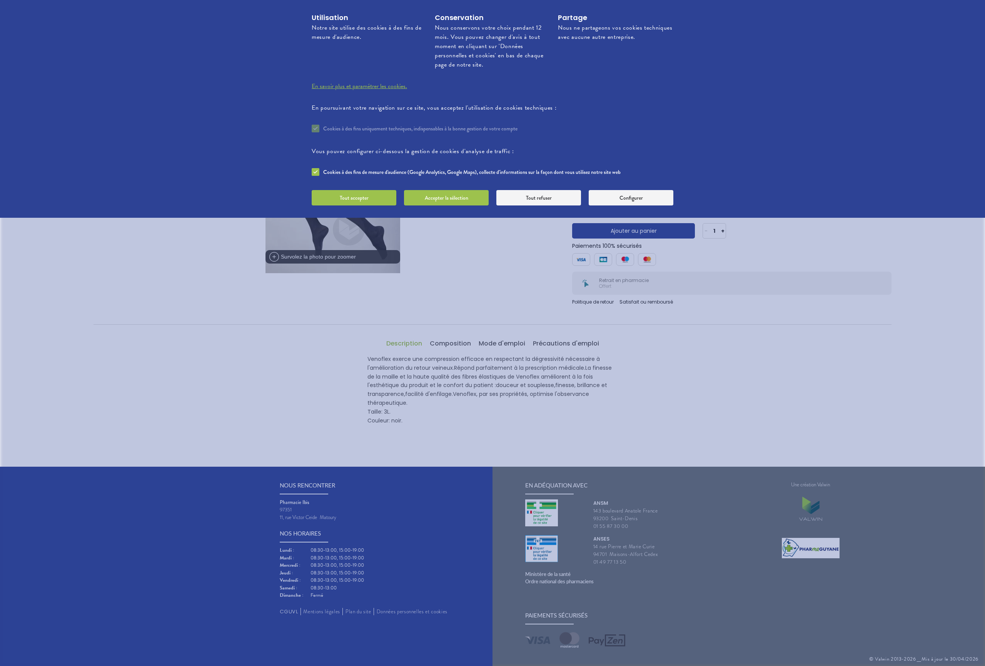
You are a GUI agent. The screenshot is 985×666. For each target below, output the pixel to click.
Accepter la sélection (446, 198)
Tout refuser (539, 198)
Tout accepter (354, 198)
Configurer (631, 198)
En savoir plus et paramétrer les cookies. (359, 86)
